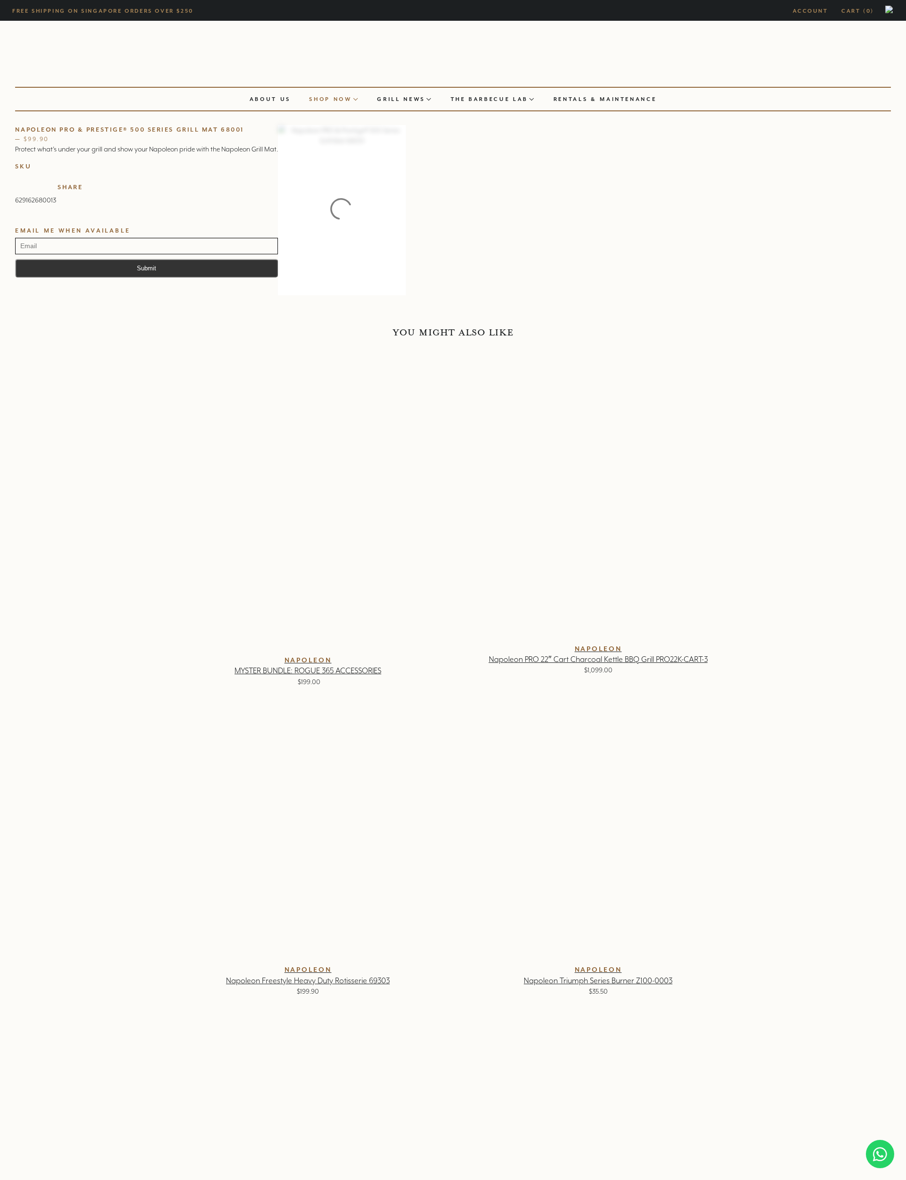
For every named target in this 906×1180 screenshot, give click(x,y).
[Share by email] (98, 196)
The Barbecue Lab (489, 99)
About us (270, 99)
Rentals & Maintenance (605, 99)
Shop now (330, 99)
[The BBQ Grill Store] (453, 51)
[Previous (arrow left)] (16, 590)
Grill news (401, 99)
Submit (146, 268)
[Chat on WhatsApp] (880, 1154)
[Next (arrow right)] (889, 590)
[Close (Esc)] (895, 10)
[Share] (874, 10)
